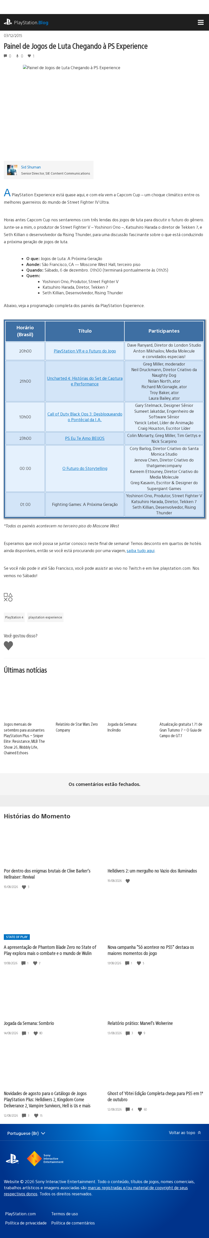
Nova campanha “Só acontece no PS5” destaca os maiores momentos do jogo (151, 950)
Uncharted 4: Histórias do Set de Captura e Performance (85, 380)
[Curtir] (24, 886)
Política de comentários (73, 1222)
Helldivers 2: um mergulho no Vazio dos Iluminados (152, 870)
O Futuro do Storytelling (84, 468)
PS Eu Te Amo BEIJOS (84, 438)
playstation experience (45, 617)
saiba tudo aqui (140, 550)
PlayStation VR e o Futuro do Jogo (85, 351)
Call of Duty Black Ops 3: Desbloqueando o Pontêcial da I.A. (84, 416)
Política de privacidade (26, 1222)
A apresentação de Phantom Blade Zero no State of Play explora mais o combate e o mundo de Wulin (50, 950)
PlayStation (31, 22)
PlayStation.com (20, 1213)
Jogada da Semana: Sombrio (29, 1023)
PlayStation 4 (14, 617)
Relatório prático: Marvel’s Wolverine (140, 1023)
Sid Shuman (31, 166)
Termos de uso (64, 1213)
